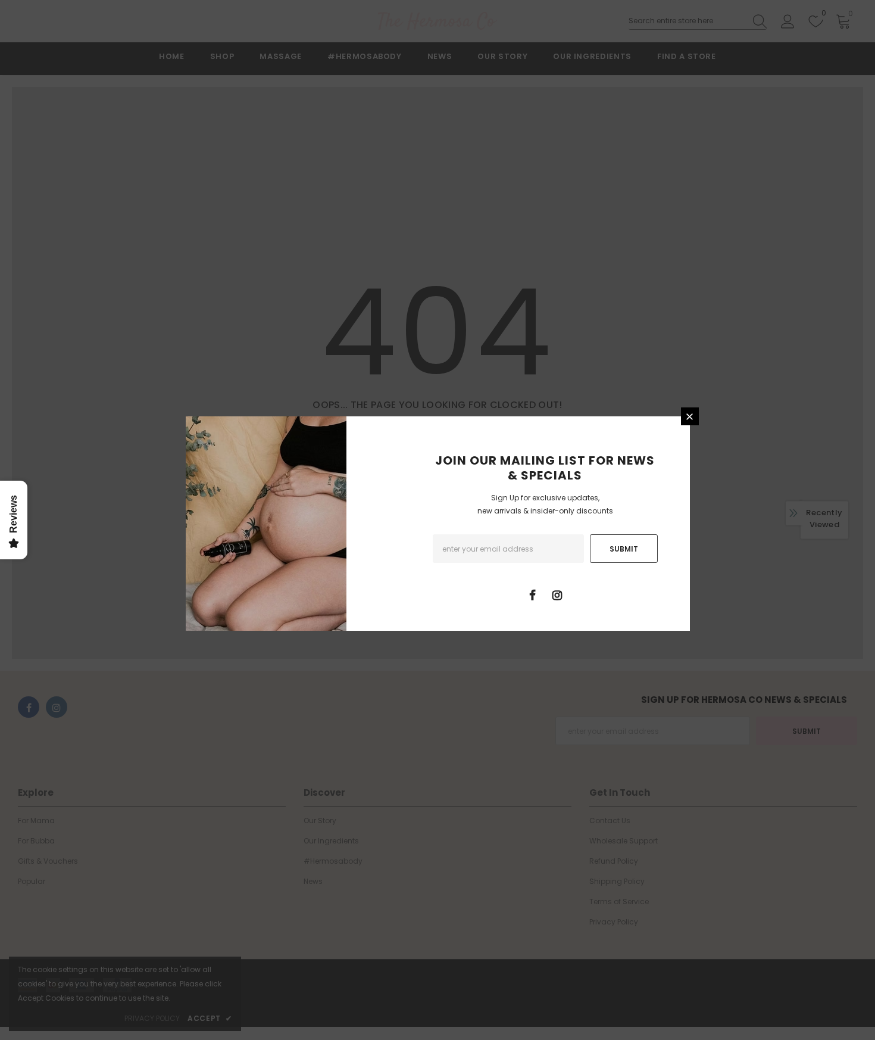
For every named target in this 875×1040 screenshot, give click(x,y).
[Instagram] (557, 594)
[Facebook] (533, 594)
